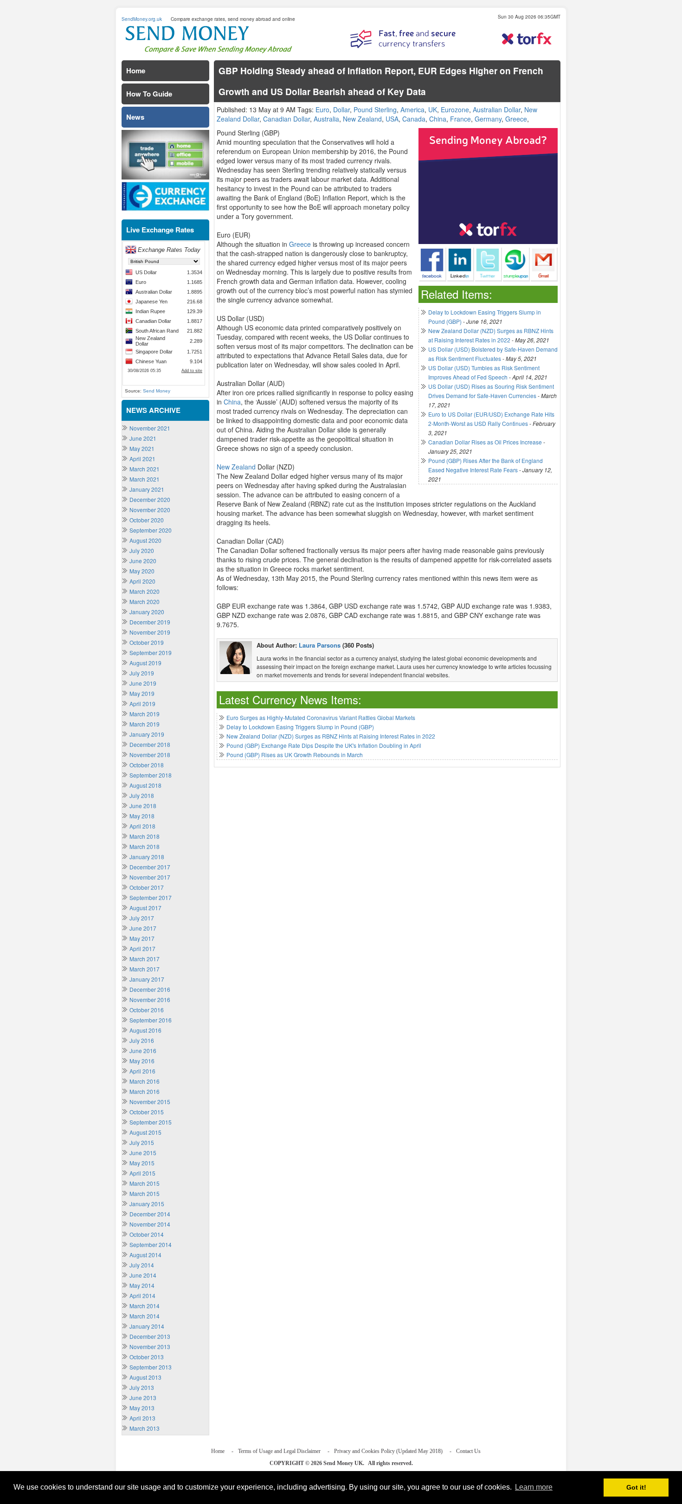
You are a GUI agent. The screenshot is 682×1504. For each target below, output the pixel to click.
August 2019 (145, 663)
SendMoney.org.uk (142, 19)
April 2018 (142, 826)
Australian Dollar (497, 109)
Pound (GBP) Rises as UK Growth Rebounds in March (294, 754)
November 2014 (149, 1224)
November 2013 (149, 1346)
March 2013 (144, 1428)
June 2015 (142, 1153)
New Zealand (362, 118)
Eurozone (455, 109)
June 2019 (142, 683)
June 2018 (142, 806)
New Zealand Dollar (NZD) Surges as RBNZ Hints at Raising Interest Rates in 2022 (330, 736)
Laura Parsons (320, 645)
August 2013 (145, 1377)
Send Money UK (343, 1463)
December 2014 (149, 1214)
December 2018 (149, 744)
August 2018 (145, 785)
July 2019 (141, 673)
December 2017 (149, 867)
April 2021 (142, 459)
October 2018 (146, 765)
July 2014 (141, 1265)
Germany (488, 118)
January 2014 (146, 1326)
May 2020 (141, 571)
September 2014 (150, 1244)
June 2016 (142, 1050)
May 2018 (141, 816)
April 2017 (142, 948)
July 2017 (141, 918)
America (412, 109)
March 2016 (144, 1081)
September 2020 (150, 530)
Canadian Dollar (286, 118)
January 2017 (146, 979)
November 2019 (149, 632)
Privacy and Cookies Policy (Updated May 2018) (388, 1451)
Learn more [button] (534, 1487)
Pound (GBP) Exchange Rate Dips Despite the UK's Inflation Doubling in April (323, 745)
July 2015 (141, 1142)
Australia (326, 118)
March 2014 (144, 1306)
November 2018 (149, 754)
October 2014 (146, 1234)
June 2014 (142, 1275)
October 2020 (146, 520)
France (460, 118)
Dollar (341, 109)
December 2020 (149, 499)
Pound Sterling (375, 109)
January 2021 (146, 489)
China (437, 118)
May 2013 (141, 1408)
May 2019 (141, 693)
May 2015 (141, 1163)
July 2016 (141, 1040)
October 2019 (146, 642)
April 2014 (142, 1295)
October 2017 (146, 887)
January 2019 (146, 734)
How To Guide (149, 94)
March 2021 (144, 469)
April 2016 (142, 1071)
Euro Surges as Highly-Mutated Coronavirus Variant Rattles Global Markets (320, 717)
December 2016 (149, 989)
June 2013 (142, 1397)
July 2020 (141, 550)
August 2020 (145, 540)
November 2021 (149, 428)
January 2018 (146, 857)
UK (432, 109)
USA (392, 118)
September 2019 (150, 652)
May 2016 (141, 1061)
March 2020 (144, 591)
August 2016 (145, 1030)
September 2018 (150, 775)
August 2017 (145, 908)
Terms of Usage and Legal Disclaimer (279, 1451)
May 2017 (141, 938)
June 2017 (142, 928)
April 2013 (142, 1418)
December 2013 (149, 1336)
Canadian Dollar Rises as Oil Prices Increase (485, 442)
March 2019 (144, 714)
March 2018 (144, 836)
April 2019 (142, 703)
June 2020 (142, 561)
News (135, 117)
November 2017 (149, 877)
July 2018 (141, 795)
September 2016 (150, 1020)
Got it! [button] (636, 1487)
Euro (322, 109)
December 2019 (149, 622)
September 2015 (150, 1122)
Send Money (156, 390)
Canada (413, 118)
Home (135, 70)
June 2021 (142, 438)
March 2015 (144, 1183)
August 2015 (145, 1132)
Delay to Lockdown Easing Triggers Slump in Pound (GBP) (300, 727)
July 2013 (141, 1387)
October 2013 (146, 1357)
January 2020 (146, 612)
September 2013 (150, 1367)
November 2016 (149, 999)
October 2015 (146, 1112)
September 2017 (150, 897)
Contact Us (468, 1451)
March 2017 (144, 959)
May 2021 (141, 448)
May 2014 (141, 1285)
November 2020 (149, 510)
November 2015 (149, 1102)
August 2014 (145, 1255)
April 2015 (142, 1173)
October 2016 (146, 1010)
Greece (516, 118)
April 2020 (142, 581)
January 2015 (146, 1204)
